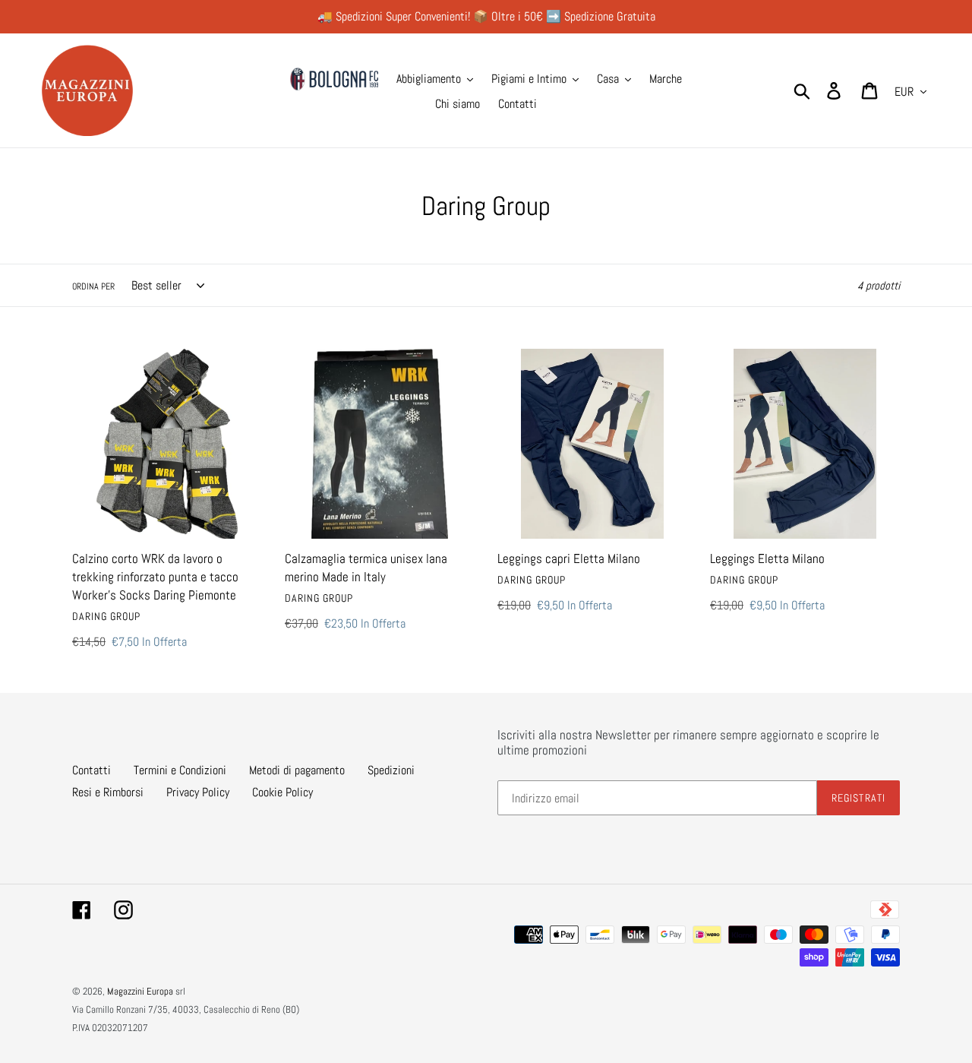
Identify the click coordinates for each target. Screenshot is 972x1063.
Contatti (91, 770)
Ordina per (93, 286)
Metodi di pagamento (297, 770)
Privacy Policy (197, 792)
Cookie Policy (282, 792)
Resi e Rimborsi (108, 792)
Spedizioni (391, 770)
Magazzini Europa (140, 991)
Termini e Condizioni (180, 770)
